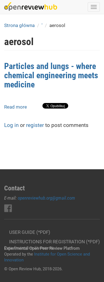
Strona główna (19, 25)
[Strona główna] (30, 6)
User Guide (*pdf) (29, 232)
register (35, 125)
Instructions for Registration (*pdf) (54, 241)
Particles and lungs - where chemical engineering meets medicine (51, 75)
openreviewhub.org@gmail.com (46, 198)
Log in (11, 125)
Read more (15, 107)
